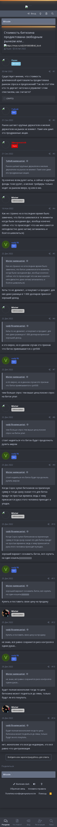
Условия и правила (37, 788)
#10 (53, 524)
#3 (54, 153)
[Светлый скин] (40, 13)
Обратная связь (17, 788)
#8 (54, 417)
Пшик (8, 48)
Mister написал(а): (15, 261)
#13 (53, 666)
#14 (53, 718)
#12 (53, 622)
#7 (54, 369)
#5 (54, 253)
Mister (14, 197)
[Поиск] (52, 13)
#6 (54, 318)
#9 (54, 465)
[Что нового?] (46, 13)
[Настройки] (34, 784)
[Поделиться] (50, 71)
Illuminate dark (22, 784)
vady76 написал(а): (15, 326)
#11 (53, 578)
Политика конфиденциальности (20, 793)
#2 (54, 120)
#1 (54, 71)
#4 (54, 208)
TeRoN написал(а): (15, 161)
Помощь (43, 793)
